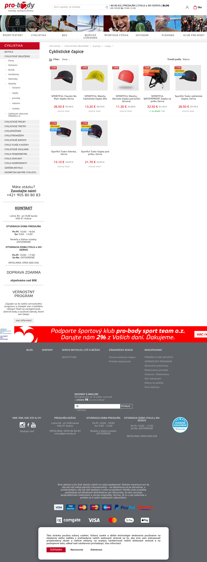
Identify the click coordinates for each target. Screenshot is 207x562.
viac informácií (24, 321)
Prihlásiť (125, 406)
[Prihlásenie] (187, 7)
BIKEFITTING (69, 357)
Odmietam (96, 550)
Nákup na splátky (154, 383)
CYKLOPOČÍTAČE (13, 131)
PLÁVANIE (168, 35)
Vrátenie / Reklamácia (157, 374)
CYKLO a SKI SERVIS (149, 6)
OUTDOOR (142, 35)
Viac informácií (113, 543)
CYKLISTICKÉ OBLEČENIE (17, 57)
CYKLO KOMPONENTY (16, 163)
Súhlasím (56, 549)
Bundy (11, 70)
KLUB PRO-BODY (194, 35)
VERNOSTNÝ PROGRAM (158, 362)
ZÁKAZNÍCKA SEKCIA (121, 350)
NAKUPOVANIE (153, 350)
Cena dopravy (152, 387)
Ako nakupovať (153, 379)
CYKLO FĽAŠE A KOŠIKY (17, 145)
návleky (15, 109)
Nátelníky (13, 79)
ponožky (16, 98)
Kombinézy (13, 75)
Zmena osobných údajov (122, 357)
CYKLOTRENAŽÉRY (14, 136)
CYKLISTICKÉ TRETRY (15, 127)
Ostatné (16, 88)
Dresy (11, 61)
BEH (64, 35)
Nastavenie (76, 550)
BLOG (29, 350)
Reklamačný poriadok (156, 370)
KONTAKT (47, 350)
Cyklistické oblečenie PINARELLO (18, 115)
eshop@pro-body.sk (65, 434)
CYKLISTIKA (38, 35)
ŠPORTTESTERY (13, 35)
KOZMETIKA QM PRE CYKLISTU (20, 173)
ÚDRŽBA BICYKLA (14, 168)
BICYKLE (9, 52)
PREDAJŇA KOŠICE (65, 418)
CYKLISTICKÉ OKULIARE (17, 150)
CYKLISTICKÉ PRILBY (15, 122)
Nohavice (12, 65)
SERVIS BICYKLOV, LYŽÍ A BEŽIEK (81, 350)
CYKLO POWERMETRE (16, 154)
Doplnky (12, 84)
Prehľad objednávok (120, 362)
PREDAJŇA (129, 6)
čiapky (15, 93)
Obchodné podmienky (156, 366)
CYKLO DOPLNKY (13, 159)
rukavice (16, 103)
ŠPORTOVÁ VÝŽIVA (116, 35)
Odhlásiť (81, 410)
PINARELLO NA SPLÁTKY (159, 357)
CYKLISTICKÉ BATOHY (16, 140)
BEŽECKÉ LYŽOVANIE (90, 36)
